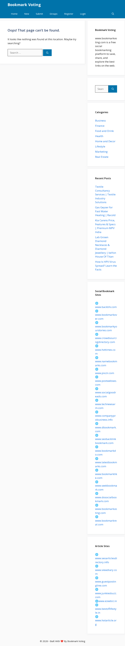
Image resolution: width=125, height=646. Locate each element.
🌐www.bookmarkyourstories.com (106, 326)
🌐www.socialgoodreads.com (105, 392)
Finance (99, 125)
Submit (39, 13)
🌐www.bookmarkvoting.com (106, 509)
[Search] (47, 52)
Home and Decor (105, 141)
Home (14, 13)
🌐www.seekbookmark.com (106, 485)
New (26, 13)
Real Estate (101, 157)
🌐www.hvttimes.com (105, 349)
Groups (53, 13)
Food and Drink (104, 131)
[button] (112, 13)
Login (83, 13)
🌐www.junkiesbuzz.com (106, 593)
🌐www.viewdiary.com (106, 569)
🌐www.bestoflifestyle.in (105, 608)
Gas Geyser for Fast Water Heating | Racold (105, 211)
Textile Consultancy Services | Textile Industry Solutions (105, 194)
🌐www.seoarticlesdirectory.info (106, 558)
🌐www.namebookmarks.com (106, 361)
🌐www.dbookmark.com (105, 427)
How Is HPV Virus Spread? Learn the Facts (106, 265)
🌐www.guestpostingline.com (105, 581)
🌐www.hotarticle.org (105, 620)
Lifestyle (100, 146)
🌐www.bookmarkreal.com (106, 520)
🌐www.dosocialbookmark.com (106, 497)
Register (68, 13)
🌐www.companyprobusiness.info (105, 415)
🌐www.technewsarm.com (105, 404)
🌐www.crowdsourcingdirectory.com (106, 338)
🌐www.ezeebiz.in (106, 601)
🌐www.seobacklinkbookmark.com (105, 439)
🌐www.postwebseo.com (106, 380)
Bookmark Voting (24, 4)
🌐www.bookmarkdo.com (105, 450)
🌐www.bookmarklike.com (106, 474)
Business (100, 120)
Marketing (101, 151)
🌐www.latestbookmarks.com (106, 462)
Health (99, 136)
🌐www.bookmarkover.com (106, 314)
